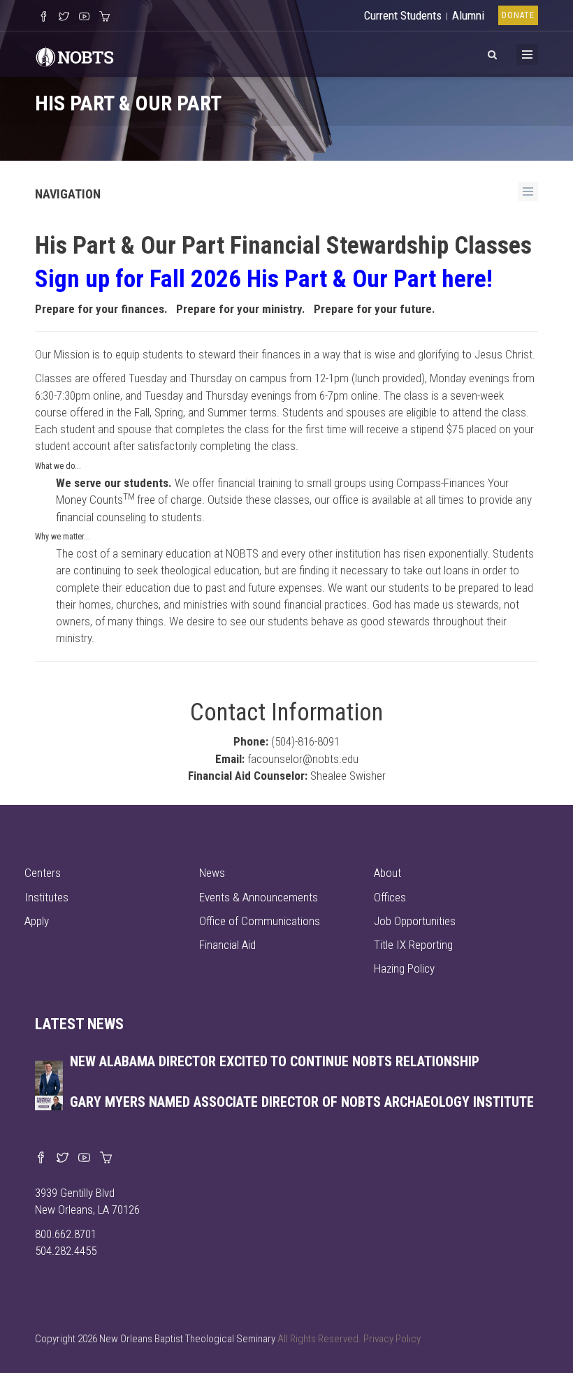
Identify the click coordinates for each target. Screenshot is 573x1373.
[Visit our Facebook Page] (43, 17)
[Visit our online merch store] (104, 17)
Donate (518, 15)
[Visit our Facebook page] (41, 1158)
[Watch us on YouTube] (84, 17)
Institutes (46, 897)
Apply (36, 921)
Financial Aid (227, 945)
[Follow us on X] (64, 17)
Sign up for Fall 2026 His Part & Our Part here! (264, 279)
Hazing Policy (404, 968)
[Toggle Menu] (527, 54)
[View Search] (492, 52)
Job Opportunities (415, 921)
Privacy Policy (392, 1338)
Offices (390, 897)
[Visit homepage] (75, 55)
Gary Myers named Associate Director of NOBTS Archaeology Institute (302, 1102)
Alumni (468, 15)
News (212, 873)
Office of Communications (259, 921)
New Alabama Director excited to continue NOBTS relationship (274, 1061)
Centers (42, 873)
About (387, 873)
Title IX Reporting (413, 945)
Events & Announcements (258, 897)
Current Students (403, 15)
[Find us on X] (62, 1158)
